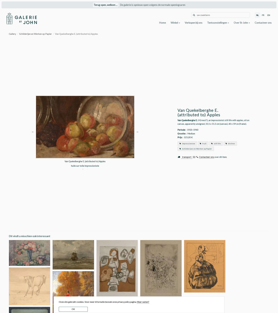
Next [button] (137, 131)
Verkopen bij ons (193, 22)
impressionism (188, 143)
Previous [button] (32, 131)
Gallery (12, 33)
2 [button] (87, 169)
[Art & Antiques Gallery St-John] (22, 18)
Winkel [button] (175, 22)
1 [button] (83, 169)
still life (217, 143)
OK (73, 309)
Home (162, 22)
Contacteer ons (263, 22)
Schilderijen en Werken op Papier (35, 33)
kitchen (231, 143)
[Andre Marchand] (73, 296)
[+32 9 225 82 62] (197, 157)
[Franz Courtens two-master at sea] (73, 254)
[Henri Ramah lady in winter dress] (204, 266)
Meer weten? (143, 302)
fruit (204, 143)
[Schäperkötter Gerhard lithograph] (117, 270)
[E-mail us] (194, 157)
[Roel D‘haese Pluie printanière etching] (161, 270)
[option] (85, 131)
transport (186, 157)
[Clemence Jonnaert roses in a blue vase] (29, 252)
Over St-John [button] (241, 22)
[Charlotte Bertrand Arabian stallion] (29, 286)
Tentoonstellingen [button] (217, 22)
